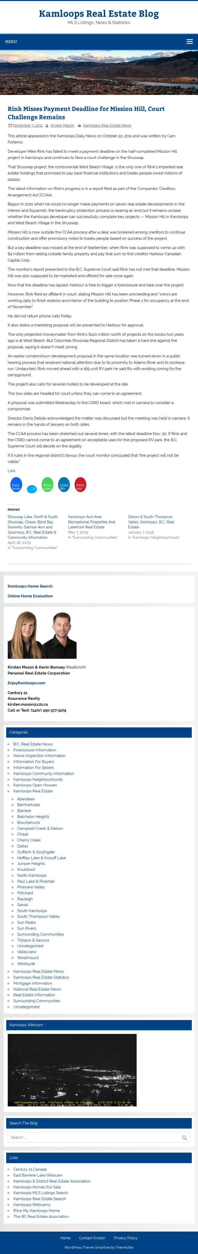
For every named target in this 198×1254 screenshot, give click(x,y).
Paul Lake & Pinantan (36, 881)
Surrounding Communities (40, 934)
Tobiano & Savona (33, 940)
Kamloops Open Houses (35, 785)
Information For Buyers (33, 761)
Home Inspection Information (39, 755)
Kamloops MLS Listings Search (40, 1193)
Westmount (27, 957)
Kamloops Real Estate (33, 791)
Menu (11, 41)
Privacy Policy (126, 1238)
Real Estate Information (34, 995)
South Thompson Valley (38, 916)
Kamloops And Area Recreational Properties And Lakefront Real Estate (91, 522)
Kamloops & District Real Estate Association (51, 1181)
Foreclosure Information (34, 750)
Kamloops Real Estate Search (39, 1198)
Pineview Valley (31, 887)
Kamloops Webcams (31, 1204)
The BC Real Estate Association (41, 1216)
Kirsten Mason (62, 125)
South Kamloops (32, 911)
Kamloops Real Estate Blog (99, 13)
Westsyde (26, 963)
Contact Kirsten (92, 1238)
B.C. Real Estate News (33, 744)
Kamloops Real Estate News (107, 125)
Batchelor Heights (33, 816)
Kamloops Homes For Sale (37, 1187)
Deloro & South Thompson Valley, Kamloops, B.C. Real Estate (151, 522)
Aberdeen (26, 799)
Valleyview (26, 952)
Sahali (22, 905)
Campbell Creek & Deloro (40, 828)
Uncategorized (30, 946)
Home (65, 1238)
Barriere (24, 810)
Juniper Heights (31, 863)
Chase (22, 834)
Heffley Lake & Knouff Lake (41, 858)
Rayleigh (25, 899)
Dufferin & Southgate (36, 852)
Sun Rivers (26, 928)
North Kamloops (32, 875)
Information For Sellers (33, 767)
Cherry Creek (29, 840)
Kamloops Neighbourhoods (38, 779)
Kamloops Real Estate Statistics (41, 977)
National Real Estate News (37, 989)
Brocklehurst (28, 822)
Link (11, 471)
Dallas (22, 846)
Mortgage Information (32, 983)
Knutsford (26, 869)
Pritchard (25, 893)
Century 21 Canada (30, 1169)
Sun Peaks (26, 922)
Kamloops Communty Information (43, 773)
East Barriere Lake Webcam (38, 1175)
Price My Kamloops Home (36, 1210)
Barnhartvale (28, 804)
